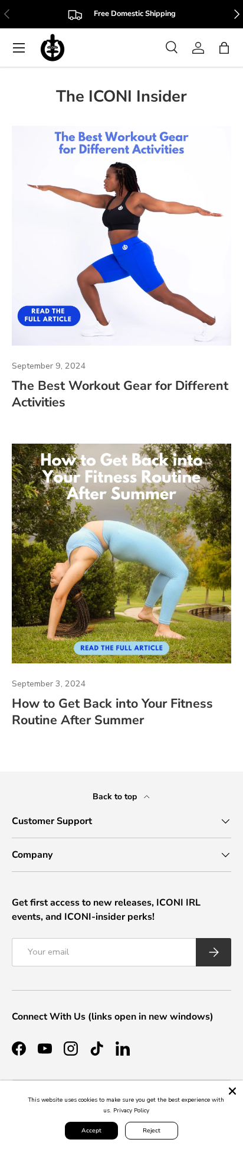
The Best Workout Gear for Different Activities (120, 394)
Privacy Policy (131, 1110)
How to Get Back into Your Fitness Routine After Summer (112, 712)
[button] (224, 48)
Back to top (116, 796)
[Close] (232, 1091)
